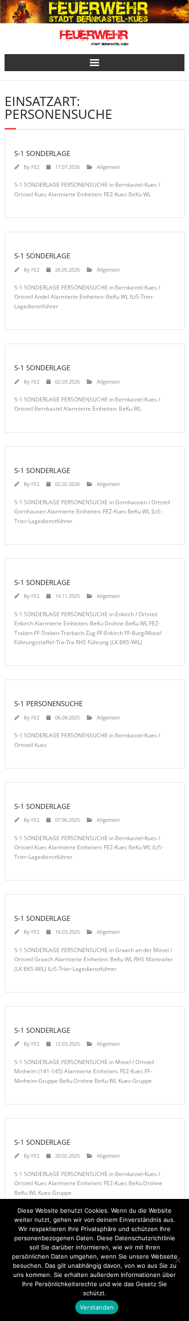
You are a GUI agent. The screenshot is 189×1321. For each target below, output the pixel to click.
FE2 (35, 166)
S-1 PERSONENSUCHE (48, 703)
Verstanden (97, 1307)
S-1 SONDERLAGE (42, 153)
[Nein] (177, 1260)
